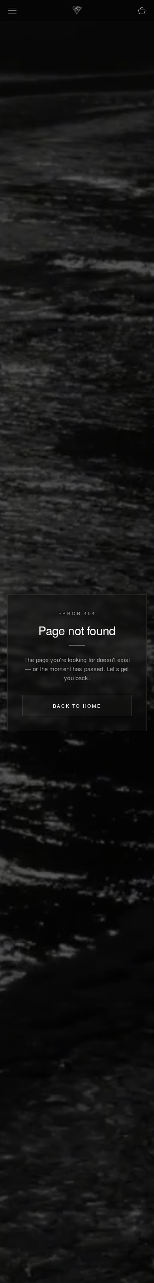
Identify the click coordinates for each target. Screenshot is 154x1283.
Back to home (77, 705)
